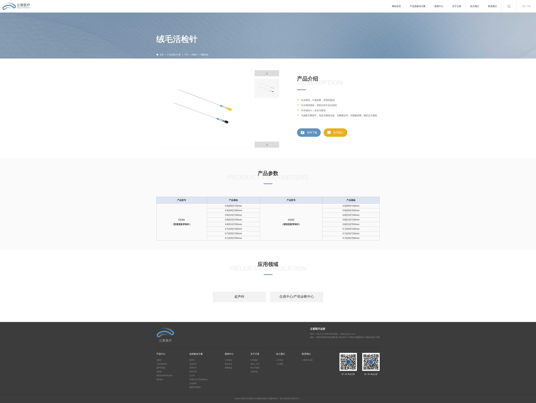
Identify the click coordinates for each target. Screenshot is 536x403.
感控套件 (160, 379)
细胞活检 (204, 55)
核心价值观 (254, 368)
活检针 (159, 360)
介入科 (192, 376)
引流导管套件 (161, 364)
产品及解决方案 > (175, 55)
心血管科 (193, 383)
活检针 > (196, 55)
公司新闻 (228, 360)
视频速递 (228, 368)
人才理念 (279, 360)
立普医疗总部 (307, 360)
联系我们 (338, 132)
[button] (267, 145)
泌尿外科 (193, 364)
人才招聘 (279, 364)
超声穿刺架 (160, 368)
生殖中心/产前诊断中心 (198, 379)
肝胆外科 (193, 368)
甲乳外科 (193, 372)
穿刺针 (159, 372)
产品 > (187, 55)
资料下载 (312, 132)
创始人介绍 (254, 364)
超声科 (192, 360)
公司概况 (254, 360)
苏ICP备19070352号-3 (289, 398)
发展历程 (254, 372)
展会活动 (228, 364)
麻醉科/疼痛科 (195, 387)
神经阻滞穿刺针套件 (164, 376)
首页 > (163, 55)
